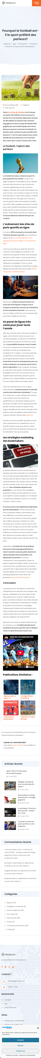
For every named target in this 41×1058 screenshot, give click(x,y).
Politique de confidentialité (27, 1055)
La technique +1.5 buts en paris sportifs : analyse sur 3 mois (27, 810)
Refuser (20, 1045)
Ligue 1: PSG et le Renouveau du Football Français (16, 772)
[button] (38, 1028)
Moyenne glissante (14, 910)
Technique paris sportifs (16, 925)
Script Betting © (10, 1007)
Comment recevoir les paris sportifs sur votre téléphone (26, 824)
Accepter (20, 1040)
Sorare (9, 922)
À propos (7, 1000)
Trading (10, 929)
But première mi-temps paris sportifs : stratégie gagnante (26, 797)
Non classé (11, 914)
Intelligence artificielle (15, 906)
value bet (29, 415)
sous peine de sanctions (20, 577)
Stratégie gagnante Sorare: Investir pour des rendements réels (19, 855)
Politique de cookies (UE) (13, 1024)
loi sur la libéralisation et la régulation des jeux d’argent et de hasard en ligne (19, 241)
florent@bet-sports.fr (16, 981)
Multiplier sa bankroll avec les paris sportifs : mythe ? (26, 784)
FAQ (5, 1004)
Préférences (20, 1051)
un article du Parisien (16, 112)
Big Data (10, 903)
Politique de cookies (12, 1055)
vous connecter (18, 745)
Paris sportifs (10, 108)
